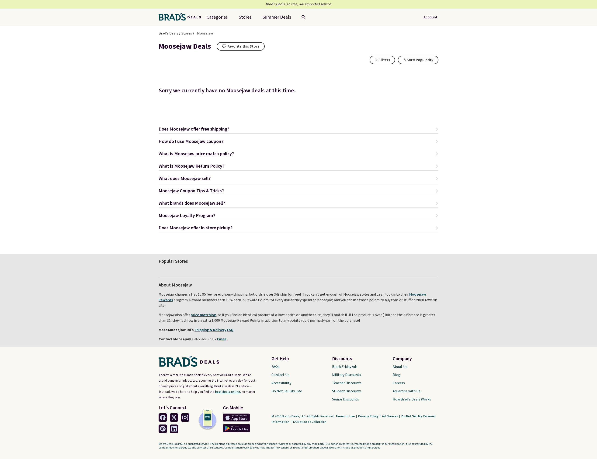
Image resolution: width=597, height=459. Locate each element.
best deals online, (228, 392)
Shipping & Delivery (210, 329)
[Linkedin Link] (174, 428)
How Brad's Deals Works (412, 399)
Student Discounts (346, 391)
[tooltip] (241, 46)
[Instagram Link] (185, 417)
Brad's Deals (168, 33)
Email (221, 339)
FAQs (275, 366)
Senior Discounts (345, 399)
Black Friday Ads (345, 366)
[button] (298, 130)
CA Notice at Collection (309, 422)
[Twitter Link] (174, 417)
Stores (186, 33)
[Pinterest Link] (163, 428)
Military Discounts (346, 375)
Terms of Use (345, 416)
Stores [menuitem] (245, 17)
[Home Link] (182, 17)
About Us (400, 366)
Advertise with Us (406, 391)
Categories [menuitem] (217, 17)
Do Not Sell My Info (286, 391)
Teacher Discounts (346, 383)
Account (430, 17)
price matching (203, 315)
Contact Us (280, 375)
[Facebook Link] (163, 417)
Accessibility (281, 383)
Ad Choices (390, 416)
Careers (399, 383)
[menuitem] (277, 17)
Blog (396, 375)
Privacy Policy (368, 416)
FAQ (230, 329)
